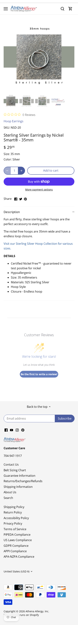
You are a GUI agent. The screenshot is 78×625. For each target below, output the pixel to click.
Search (8, 498)
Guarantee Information (19, 476)
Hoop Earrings (13, 121)
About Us (10, 492)
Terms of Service (15, 529)
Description (12, 212)
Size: (7, 154)
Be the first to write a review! (39, 374)
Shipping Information (18, 487)
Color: (8, 159)
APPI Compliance (15, 551)
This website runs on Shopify (21, 615)
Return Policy (13, 512)
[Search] (62, 9)
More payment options (39, 189)
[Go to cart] (70, 9)
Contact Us (11, 465)
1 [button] (33, 89)
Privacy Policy (13, 523)
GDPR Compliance (16, 546)
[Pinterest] (22, 430)
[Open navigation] (6, 8)
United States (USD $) (16, 571)
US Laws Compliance (18, 540)
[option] (39, 56)
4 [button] (44, 89)
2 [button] (37, 89)
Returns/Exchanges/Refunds (23, 481)
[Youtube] (11, 430)
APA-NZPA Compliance (19, 557)
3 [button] (41, 89)
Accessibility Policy (16, 518)
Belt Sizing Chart (15, 470)
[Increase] (21, 170)
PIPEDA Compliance (17, 535)
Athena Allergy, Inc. (37, 611)
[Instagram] (17, 430)
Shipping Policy (14, 507)
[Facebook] (6, 430)
